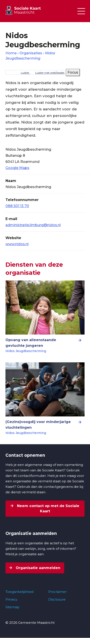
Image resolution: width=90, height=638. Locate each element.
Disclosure (57, 599)
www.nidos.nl (17, 244)
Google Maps (17, 168)
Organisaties (30, 53)
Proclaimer (57, 592)
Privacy (11, 599)
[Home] (27, 10)
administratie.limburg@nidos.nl (33, 225)
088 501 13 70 (17, 206)
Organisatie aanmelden (37, 568)
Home (11, 53)
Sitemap (12, 607)
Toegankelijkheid (19, 592)
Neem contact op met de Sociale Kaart (47, 508)
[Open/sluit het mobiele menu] (81, 11)
